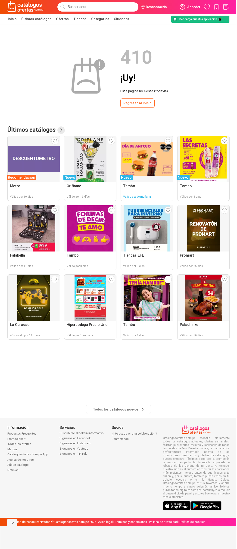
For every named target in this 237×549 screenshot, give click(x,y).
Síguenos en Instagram (74, 443)
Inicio (12, 19)
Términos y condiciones (131, 522)
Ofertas (62, 19)
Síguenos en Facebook (75, 438)
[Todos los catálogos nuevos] (61, 130)
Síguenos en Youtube (73, 448)
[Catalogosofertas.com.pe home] (25, 7)
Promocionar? (16, 439)
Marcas (12, 449)
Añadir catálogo (18, 464)
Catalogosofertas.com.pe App (27, 454)
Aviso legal (105, 522)
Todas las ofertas (19, 444)
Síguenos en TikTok (73, 453)
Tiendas (80, 19)
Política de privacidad (163, 522)
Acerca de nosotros (20, 459)
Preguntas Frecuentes (21, 433)
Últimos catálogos (36, 19)
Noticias (13, 470)
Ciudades (121, 19)
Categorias (100, 19)
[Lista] (226, 7)
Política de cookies (192, 522)
